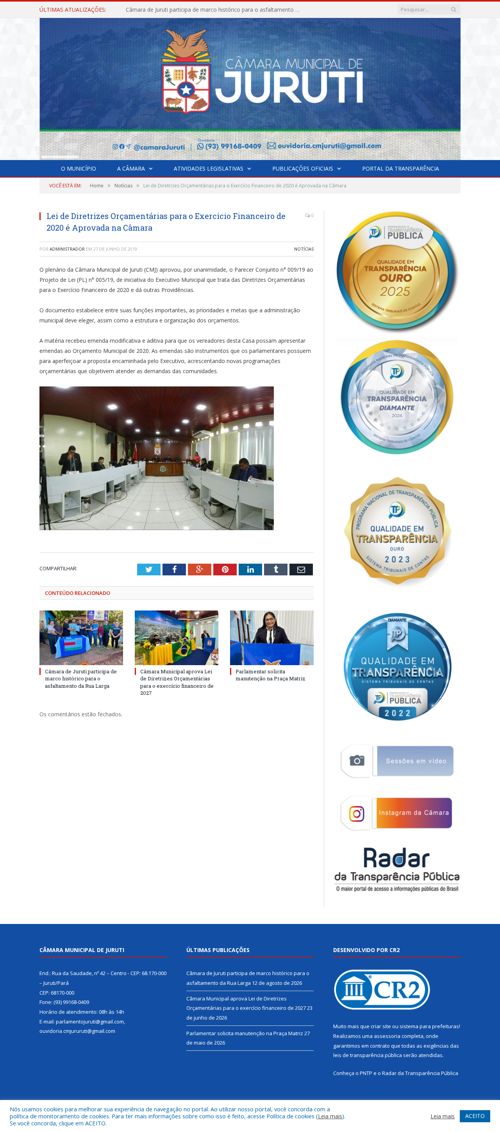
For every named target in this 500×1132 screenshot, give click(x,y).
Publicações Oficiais (302, 168)
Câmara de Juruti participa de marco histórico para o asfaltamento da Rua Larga (81, 678)
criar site (381, 1026)
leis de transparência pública (367, 1055)
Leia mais (330, 1116)
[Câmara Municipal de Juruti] (250, 87)
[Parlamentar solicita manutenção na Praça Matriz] (272, 637)
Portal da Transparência (400, 168)
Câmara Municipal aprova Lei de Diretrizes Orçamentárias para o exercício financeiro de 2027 (215, 9)
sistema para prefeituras (429, 1026)
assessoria (387, 1035)
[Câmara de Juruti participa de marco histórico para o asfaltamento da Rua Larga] (81, 637)
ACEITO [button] (475, 1116)
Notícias (304, 249)
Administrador (67, 249)
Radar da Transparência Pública (420, 1073)
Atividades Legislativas (208, 168)
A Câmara (131, 168)
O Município (78, 168)
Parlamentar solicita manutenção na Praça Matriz (270, 675)
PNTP (366, 1073)
